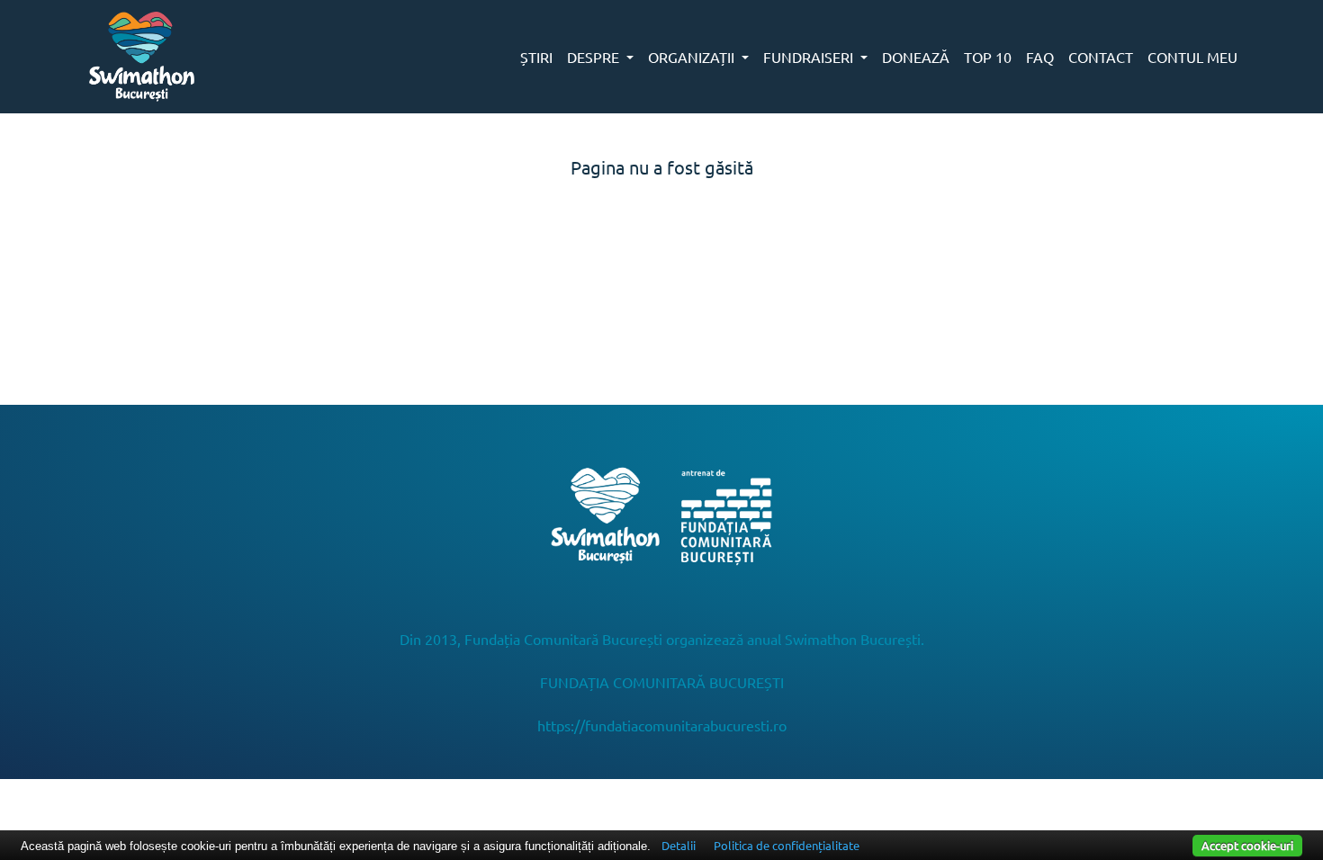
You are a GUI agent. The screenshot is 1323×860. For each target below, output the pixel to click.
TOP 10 (988, 57)
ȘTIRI (536, 57)
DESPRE (595, 57)
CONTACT (1100, 57)
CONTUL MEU (1193, 57)
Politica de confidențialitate (787, 845)
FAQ (1040, 57)
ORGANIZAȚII (693, 57)
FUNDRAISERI (810, 57)
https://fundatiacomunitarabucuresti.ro (662, 725)
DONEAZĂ (916, 57)
